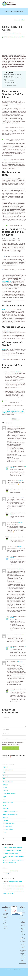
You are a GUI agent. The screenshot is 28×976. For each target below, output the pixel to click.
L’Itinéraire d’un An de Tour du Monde (12, 847)
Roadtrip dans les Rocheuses (10, 814)
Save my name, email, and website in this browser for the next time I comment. (13, 743)
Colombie (5, 785)
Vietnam (10, 33)
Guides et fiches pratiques (9, 793)
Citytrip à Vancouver (8, 782)
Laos (4, 799)
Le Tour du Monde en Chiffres (10, 853)
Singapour (5, 817)
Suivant (23, 20)
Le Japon (5, 920)
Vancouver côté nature (8, 823)
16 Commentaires (17, 33)
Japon (4, 796)
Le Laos (5, 926)
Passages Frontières (8, 802)
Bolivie (4, 773)
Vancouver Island (7, 826)
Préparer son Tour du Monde (10, 811)
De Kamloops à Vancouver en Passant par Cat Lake (22, 942)
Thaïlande (5, 820)
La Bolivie (5, 929)
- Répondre (20, 426)
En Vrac (5, 787)
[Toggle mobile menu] (25, 3)
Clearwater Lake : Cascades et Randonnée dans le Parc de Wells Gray (13, 861)
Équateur (5, 790)
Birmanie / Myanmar (8, 770)
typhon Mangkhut (6, 281)
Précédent (17, 20)
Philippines (5, 808)
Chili (4, 779)
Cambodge (5, 776)
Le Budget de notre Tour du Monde (12, 850)
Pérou (4, 805)
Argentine (5, 767)
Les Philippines (5, 923)
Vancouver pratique (8, 829)
